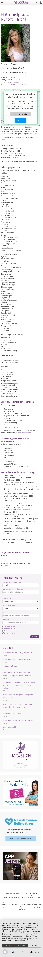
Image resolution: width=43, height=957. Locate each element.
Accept (21, 120)
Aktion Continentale (28, 897)
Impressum (36, 895)
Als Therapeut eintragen (12, 893)
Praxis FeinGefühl (9, 727)
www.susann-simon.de (17, 84)
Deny (8, 945)
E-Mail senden (13, 82)
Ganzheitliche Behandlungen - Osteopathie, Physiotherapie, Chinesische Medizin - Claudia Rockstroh (20, 685)
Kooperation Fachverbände (11, 897)
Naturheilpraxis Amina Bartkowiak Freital (18, 659)
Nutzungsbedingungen (8, 895)
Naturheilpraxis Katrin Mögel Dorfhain (17, 653)
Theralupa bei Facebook (29, 893)
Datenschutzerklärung (24, 895)
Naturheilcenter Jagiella (11, 714)
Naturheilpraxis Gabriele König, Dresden (18, 720)
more (34, 945)
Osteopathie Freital (9, 666)
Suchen (34, 637)
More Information (20, 114)
